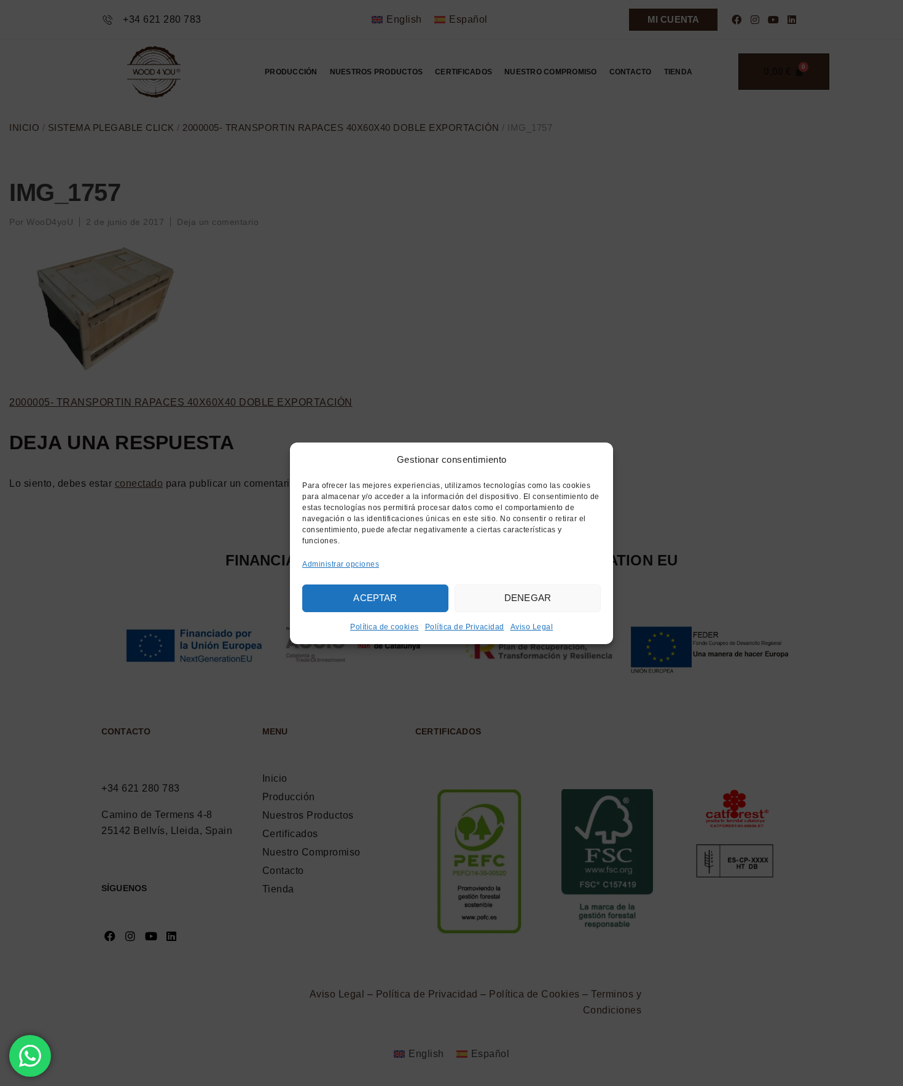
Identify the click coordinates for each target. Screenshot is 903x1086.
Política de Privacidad (464, 627)
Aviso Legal (531, 627)
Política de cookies (384, 627)
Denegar (527, 597)
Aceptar (375, 597)
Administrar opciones (340, 564)
